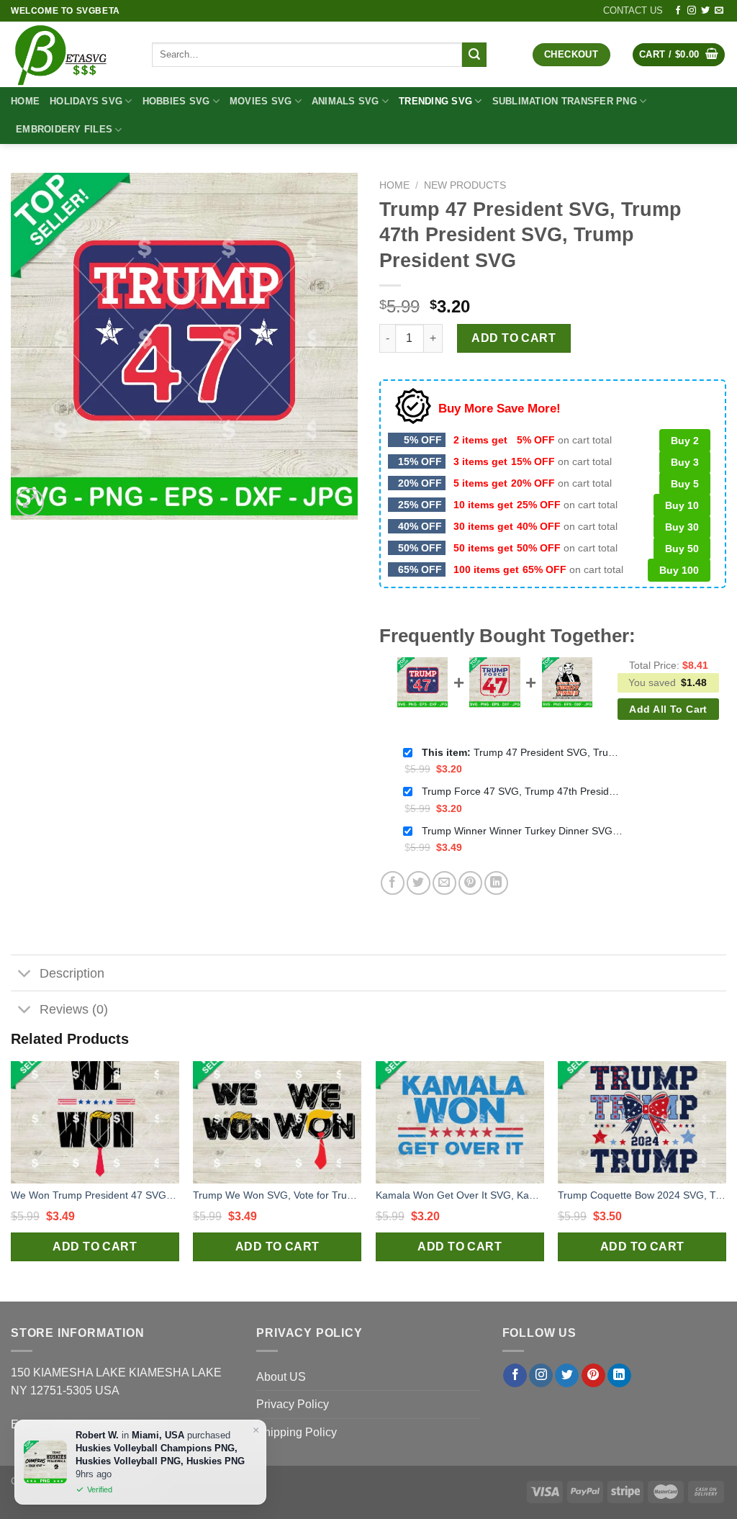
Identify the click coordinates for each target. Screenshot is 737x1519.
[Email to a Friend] (444, 883)
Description (72, 973)
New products (465, 185)
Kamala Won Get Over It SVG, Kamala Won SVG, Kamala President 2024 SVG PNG (460, 1195)
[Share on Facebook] (392, 883)
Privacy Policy (292, 1404)
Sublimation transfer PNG (564, 101)
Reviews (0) (74, 1009)
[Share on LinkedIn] (496, 883)
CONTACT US (633, 10)
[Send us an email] (719, 11)
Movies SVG (261, 101)
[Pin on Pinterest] (470, 883)
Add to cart (513, 338)
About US (281, 1377)
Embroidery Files (64, 129)
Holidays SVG (86, 101)
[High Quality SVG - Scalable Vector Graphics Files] (70, 54)
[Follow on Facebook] (678, 11)
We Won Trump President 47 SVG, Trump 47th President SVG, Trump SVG (95, 1195)
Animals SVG (345, 101)
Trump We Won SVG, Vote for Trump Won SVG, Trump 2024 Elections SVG (277, 1195)
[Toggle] (25, 974)
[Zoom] (30, 502)
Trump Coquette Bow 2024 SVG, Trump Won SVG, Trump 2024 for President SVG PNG (642, 1195)
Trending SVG (435, 101)
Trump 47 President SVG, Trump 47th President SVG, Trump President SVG (522, 752)
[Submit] (474, 54)
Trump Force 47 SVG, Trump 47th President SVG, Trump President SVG (522, 791)
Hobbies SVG (176, 101)
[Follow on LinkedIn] (619, 1376)
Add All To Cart (668, 709)
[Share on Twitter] (418, 883)
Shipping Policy (296, 1432)
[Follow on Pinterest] (593, 1376)
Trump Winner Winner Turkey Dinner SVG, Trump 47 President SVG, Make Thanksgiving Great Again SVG (522, 831)
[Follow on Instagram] (691, 11)
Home (25, 101)
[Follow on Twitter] (705, 11)
